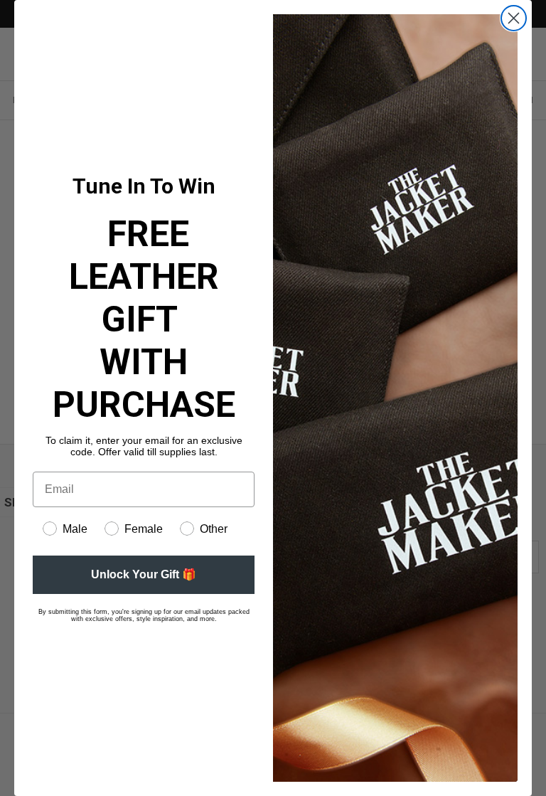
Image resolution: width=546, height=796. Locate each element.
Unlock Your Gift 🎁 (143, 574)
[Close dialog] (513, 18)
